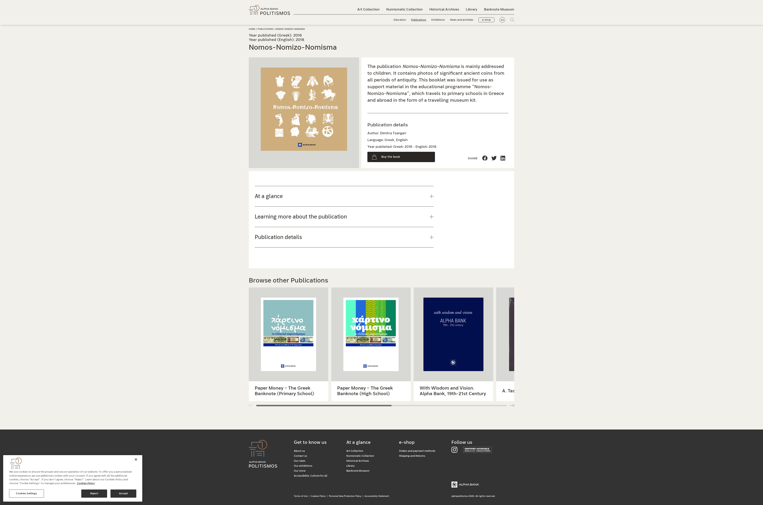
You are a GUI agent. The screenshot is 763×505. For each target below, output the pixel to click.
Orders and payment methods (417, 451)
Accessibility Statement (377, 496)
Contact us (300, 456)
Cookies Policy (318, 496)
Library (471, 9)
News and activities (461, 20)
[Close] (136, 459)
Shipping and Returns (412, 456)
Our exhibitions (303, 466)
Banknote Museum (499, 9)
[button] (512, 405)
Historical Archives (444, 9)
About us (299, 451)
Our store (299, 471)
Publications (418, 20)
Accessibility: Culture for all (310, 476)
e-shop (486, 20)
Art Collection (368, 9)
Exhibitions (438, 20)
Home (252, 29)
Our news (299, 461)
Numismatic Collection (404, 9)
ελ (502, 20)
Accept (123, 493)
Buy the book (390, 156)
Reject (94, 493)
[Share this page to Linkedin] (494, 158)
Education (400, 20)
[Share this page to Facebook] (485, 158)
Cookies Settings (26, 493)
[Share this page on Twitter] (503, 158)
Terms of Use (301, 496)
